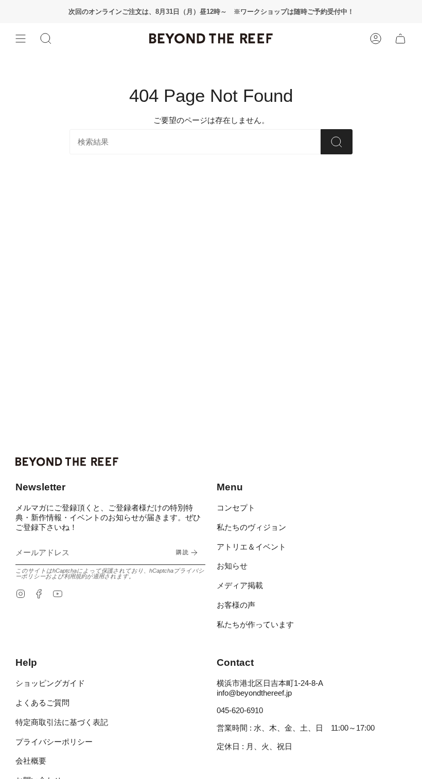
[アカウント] (376, 38)
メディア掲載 (240, 585)
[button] (46, 38)
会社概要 (30, 760)
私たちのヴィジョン (251, 527)
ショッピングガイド (50, 683)
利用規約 (75, 576)
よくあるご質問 (42, 702)
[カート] (400, 38)
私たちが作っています (255, 624)
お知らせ (232, 565)
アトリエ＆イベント (251, 546)
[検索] (337, 141)
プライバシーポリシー (54, 741)
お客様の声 (236, 604)
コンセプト (236, 507)
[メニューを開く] (20, 38)
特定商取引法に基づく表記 (61, 722)
